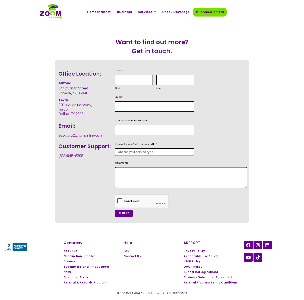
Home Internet (99, 12)
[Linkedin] (267, 245)
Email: (119, 97)
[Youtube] (248, 257)
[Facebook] (248, 245)
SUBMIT (124, 213)
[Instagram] (258, 245)
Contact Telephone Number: (131, 120)
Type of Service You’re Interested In (136, 144)
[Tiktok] (258, 257)
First (117, 88)
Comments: (121, 162)
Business (124, 12)
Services (145, 12)
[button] (147, 12)
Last (158, 88)
